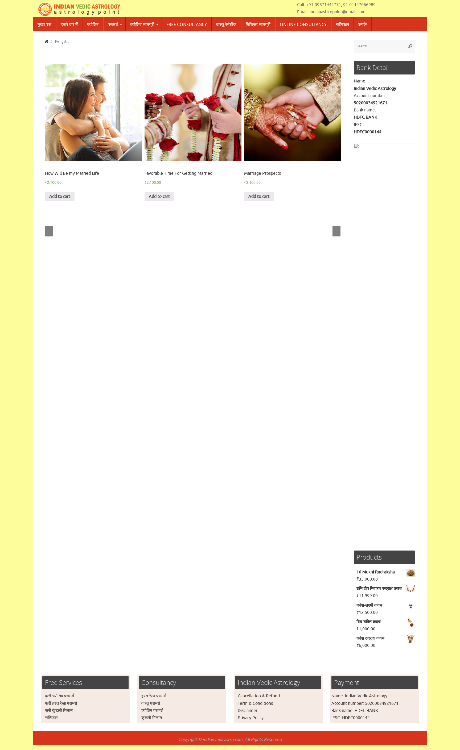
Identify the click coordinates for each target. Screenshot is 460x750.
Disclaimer (247, 710)
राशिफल (51, 717)
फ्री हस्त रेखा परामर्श (61, 703)
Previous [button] (49, 231)
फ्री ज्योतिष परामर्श (59, 696)
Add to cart (59, 196)
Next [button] (336, 231)
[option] (93, 132)
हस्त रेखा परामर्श (153, 696)
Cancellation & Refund (259, 696)
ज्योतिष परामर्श (152, 710)
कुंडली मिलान (151, 717)
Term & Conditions (255, 703)
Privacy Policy (251, 717)
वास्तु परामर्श (150, 703)
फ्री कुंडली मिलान (59, 710)
